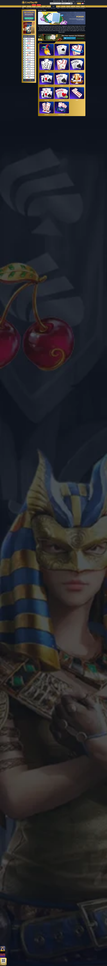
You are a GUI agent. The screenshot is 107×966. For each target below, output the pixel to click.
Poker (53, 6)
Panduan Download (80, 38)
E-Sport (33, 6)
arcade (48, 6)
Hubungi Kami (72, 1)
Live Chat (65, 1)
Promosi (82, 6)
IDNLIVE (43, 6)
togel (58, 6)
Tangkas (68, 6)
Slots (39, 6)
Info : (23, 8)
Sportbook (29, 6)
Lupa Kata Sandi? (79, 1)
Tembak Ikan (73, 6)
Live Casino (63, 6)
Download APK (57, 1)
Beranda (24, 6)
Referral (78, 6)
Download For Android (70, 38)
